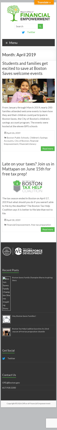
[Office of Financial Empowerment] (28, 6)
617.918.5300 (9, 387)
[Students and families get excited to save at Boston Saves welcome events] (28, 80)
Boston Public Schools (18, 137)
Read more (47, 148)
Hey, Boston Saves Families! (24, 316)
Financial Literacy (27, 144)
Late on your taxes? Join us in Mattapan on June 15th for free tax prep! (28, 168)
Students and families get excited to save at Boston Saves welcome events (25, 68)
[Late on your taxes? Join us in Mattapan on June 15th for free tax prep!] (28, 180)
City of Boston (22, 140)
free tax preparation (41, 224)
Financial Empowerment (18, 224)
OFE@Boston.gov (11, 382)
